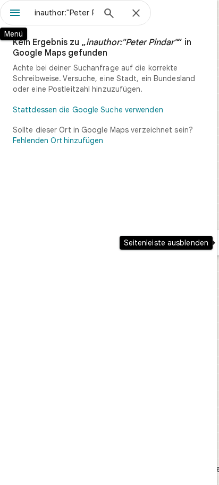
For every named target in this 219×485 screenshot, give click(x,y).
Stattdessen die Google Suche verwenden (88, 109)
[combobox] (64, 12)
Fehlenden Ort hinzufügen (58, 140)
